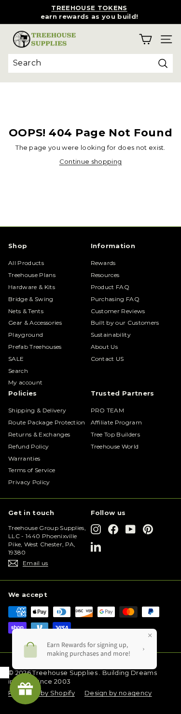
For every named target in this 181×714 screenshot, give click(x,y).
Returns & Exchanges (39, 434)
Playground (25, 334)
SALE (16, 358)
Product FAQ (110, 287)
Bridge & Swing (31, 299)
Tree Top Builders (115, 434)
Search (18, 370)
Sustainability (111, 334)
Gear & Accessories (35, 322)
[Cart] (145, 39)
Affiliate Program (116, 422)
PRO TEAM (108, 410)
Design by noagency (118, 693)
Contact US (107, 358)
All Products (26, 262)
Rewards (103, 262)
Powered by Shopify (41, 693)
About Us (104, 346)
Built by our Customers (125, 322)
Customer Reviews (118, 311)
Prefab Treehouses (35, 346)
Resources (105, 274)
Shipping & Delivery (37, 410)
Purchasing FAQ (115, 299)
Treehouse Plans (32, 274)
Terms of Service (31, 470)
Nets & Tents (25, 311)
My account (25, 382)
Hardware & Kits (31, 287)
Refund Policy (28, 446)
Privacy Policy (29, 482)
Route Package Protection (46, 422)
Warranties (24, 458)
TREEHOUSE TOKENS (89, 8)
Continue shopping (90, 161)
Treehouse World (115, 446)
